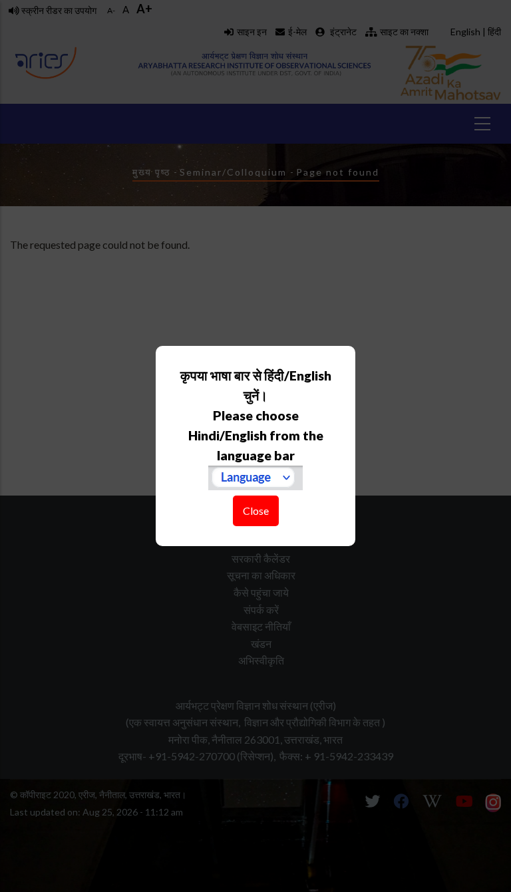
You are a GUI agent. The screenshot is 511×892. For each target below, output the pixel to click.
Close (256, 510)
